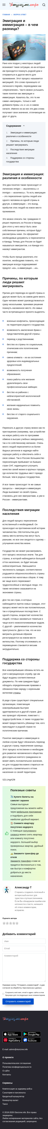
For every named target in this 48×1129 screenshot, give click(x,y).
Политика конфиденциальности (16, 1067)
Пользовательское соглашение (16, 1063)
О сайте (6, 1071)
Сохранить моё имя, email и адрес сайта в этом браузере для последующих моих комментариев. (25, 993)
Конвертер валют (10, 1100)
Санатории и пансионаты (14, 1092)
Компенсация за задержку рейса (17, 1089)
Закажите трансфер (20, 861)
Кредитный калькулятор (13, 1096)
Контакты (6, 1074)
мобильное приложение (29, 812)
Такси (5, 1104)
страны (17, 693)
